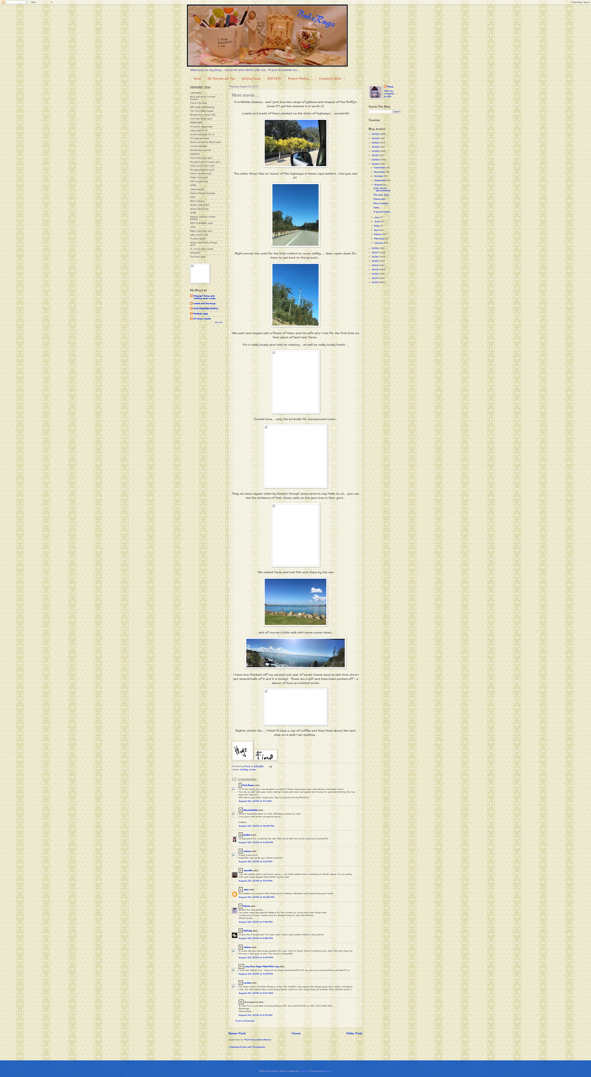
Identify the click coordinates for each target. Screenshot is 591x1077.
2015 (375, 261)
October (379, 176)
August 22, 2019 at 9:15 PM (255, 880)
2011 (375, 278)
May (377, 225)
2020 (376, 159)
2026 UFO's (274, 78)
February (379, 238)
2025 (376, 138)
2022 (376, 151)
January (379, 243)
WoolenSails (250, 810)
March (378, 234)
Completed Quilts (330, 78)
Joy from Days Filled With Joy (262, 966)
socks (252, 769)
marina (247, 851)
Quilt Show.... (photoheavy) (382, 189)
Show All (218, 322)
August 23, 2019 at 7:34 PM (256, 922)
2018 (375, 248)
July (377, 217)
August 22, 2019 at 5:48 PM (256, 842)
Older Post (354, 1033)
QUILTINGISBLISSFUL (206, 308)
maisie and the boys (204, 303)
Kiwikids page (200, 313)
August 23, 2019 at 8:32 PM (256, 938)
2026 (376, 134)
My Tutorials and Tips (221, 78)
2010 (376, 282)
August (378, 184)
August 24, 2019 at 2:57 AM (256, 993)
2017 (375, 252)
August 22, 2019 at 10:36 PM (256, 897)
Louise (247, 982)
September (380, 180)
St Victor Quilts (202, 318)
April (377, 230)
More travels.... (382, 203)
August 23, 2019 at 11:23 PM (256, 974)
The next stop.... (382, 195)
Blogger (327, 1071)
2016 (375, 256)
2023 (376, 147)
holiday (244, 769)
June (377, 221)
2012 (375, 274)
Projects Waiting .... (300, 78)
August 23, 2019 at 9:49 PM (256, 957)
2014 (375, 265)
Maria (246, 906)
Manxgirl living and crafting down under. (204, 297)
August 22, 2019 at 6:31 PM (255, 861)
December (380, 167)
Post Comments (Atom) (257, 1039)
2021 (375, 155)
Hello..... (378, 207)
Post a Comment (245, 1021)
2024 (376, 142)
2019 (375, 164)
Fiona (390, 86)
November (380, 172)
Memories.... (380, 199)
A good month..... (383, 211)
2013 (375, 269)
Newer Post (237, 1033)
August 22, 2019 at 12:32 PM (256, 826)
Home (197, 78)
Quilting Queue (251, 78)
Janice (247, 947)
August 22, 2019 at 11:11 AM (255, 801)
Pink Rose (248, 785)
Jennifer (248, 870)
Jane (246, 889)
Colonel (303, 1071)
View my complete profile (389, 94)
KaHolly (247, 930)
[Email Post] (270, 766)
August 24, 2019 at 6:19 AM (255, 1015)
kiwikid (246, 835)
